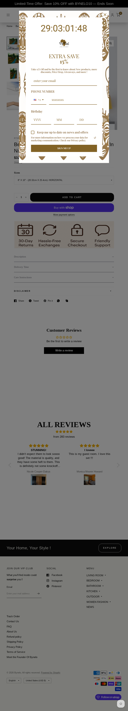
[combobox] (38, 100)
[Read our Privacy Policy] (95, 138)
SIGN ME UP (64, 148)
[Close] (105, 15)
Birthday (36, 111)
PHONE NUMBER (42, 91)
